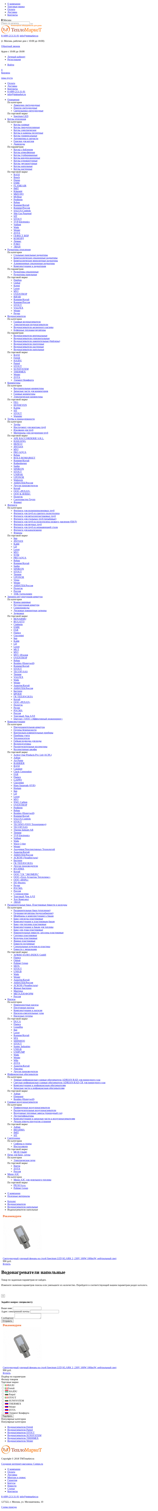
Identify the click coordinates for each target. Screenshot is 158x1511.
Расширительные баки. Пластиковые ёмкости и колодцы (37, 905)
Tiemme (17, 574)
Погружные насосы (24, 1007)
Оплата (11, 9)
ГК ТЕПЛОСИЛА (23, 696)
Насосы (11, 999)
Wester (17, 230)
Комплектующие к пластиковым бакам (34, 921)
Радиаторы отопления (19, 249)
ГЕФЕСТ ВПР (21, 235)
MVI (16, 291)
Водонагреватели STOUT (21, 1432)
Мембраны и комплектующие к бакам (34, 916)
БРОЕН (18, 693)
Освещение (13, 99)
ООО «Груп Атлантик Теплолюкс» (32, 877)
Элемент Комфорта (24, 380)
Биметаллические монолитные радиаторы (36, 260)
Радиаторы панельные (25, 274)
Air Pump (18, 760)
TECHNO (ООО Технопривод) (30, 824)
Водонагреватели (16, 316)
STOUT (18, 219)
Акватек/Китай (22, 685)
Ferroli (17, 358)
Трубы (17, 424)
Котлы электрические (25, 130)
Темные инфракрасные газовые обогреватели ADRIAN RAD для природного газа (57, 1079)
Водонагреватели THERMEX (23, 1438)
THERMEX (20, 371)
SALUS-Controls (22, 210)
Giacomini (19, 635)
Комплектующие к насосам (28, 1010)
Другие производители (26, 485)
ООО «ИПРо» (21, 880)
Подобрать (7, 1416)
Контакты (12, 15)
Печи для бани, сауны (18, 1154)
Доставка (12, 12)
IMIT (16, 188)
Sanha (17, 466)
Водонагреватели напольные (29, 349)
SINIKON (19, 469)
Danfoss (18, 280)
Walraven (18, 480)
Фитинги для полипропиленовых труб (34, 510)
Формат (18, 502)
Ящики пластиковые (24, 941)
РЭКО (17, 244)
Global (17, 283)
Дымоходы (19, 144)
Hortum (17, 788)
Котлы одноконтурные (25, 160)
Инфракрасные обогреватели (22, 1074)
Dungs (17, 180)
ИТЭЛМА (19, 868)
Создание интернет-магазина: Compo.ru (22, 1464)
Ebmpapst (18, 1096)
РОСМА (18, 710)
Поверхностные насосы (26, 1004)
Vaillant (17, 224)
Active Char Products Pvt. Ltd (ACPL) (33, 755)
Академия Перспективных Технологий (34, 849)
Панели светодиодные (25, 108)
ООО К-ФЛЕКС (22, 494)
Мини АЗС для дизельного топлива (32, 1179)
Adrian (17, 757)
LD (15, 546)
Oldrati (17, 960)
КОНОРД (19, 238)
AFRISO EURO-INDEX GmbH (30, 954)
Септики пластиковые (25, 935)
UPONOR (19, 477)
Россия (17, 591)
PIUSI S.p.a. (20, 1185)
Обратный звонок (10, 46)
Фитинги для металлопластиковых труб (35, 516)
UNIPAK (18, 474)
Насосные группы (23, 1016)
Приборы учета (22, 735)
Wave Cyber (20, 843)
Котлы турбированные (25, 155)
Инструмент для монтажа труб (30, 427)
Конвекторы (13, 382)
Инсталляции (21, 1146)
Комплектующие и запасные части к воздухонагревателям (44, 1118)
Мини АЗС (13, 1174)
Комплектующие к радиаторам (30, 266)
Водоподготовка (22, 743)
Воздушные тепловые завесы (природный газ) (38, 1113)
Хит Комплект (21, 899)
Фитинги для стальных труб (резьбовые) (35, 519)
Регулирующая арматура (26, 605)
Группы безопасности (25, 730)
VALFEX (18, 308)
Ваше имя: (6, 1308)
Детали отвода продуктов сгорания (32, 1121)
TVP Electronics (22, 221)
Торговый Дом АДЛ (24, 716)
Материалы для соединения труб (31, 432)
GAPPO (18, 780)
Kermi (17, 285)
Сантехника (13, 1138)
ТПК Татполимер (23, 594)
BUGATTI (19, 621)
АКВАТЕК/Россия (23, 482)
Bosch (17, 177)
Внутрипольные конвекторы (29, 388)
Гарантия (12, 1480)
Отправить (7, 1321)
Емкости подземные (24, 943)
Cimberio (18, 624)
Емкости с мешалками (25, 949)
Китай (17, 488)
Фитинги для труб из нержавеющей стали (36, 527)
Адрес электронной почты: (15, 1311)
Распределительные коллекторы (30, 746)
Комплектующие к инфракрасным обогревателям (40, 1085)
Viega (16, 580)
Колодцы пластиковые (25, 938)
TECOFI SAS (21, 671)
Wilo (16, 1060)
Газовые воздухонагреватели (22, 1102)
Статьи (11, 1488)
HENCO (18, 444)
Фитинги (12, 505)
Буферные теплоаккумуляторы (30, 330)
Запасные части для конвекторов (31, 391)
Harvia (17, 1166)
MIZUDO (19, 194)
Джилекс (18, 1068)
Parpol (17, 363)
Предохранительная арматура (29, 727)
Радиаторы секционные (26, 271)
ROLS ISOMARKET (24, 457)
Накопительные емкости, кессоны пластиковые (39, 932)
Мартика (18, 991)
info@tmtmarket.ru (29, 35)
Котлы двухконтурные (25, 163)
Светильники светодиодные (28, 110)
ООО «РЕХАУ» (22, 491)
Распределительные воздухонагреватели (35, 1110)
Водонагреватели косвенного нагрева (33, 327)
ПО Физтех (20, 882)
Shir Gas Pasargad (22, 213)
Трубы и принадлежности (21, 419)
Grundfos (18, 1027)
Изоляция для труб (23, 430)
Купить (6, 1264)
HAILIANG (20, 441)
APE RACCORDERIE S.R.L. (29, 438)
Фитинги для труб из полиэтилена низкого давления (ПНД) (45, 521)
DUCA (17, 1021)
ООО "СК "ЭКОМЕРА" (26, 874)
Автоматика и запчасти (26, 138)
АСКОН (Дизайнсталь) (26, 857)
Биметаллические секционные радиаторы (36, 258)
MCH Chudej (20, 1152)
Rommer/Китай (21, 205)
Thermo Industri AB (23, 830)
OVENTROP (20, 294)
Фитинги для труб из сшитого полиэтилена (37, 513)
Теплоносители (22, 738)
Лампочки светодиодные (27, 105)
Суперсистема (21, 893)
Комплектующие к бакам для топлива (33, 927)
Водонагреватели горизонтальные (32, 338)
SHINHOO (19, 1041)
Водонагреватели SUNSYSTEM (24, 1435)
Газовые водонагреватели (27, 321)
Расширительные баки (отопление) (32, 910)
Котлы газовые (21, 124)
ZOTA (17, 233)
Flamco (17, 632)
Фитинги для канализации (28, 530)
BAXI (17, 174)
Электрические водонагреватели (31, 324)
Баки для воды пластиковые (28, 918)
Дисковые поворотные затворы (30, 610)
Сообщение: (7, 1318)
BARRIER (19, 763)
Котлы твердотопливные (27, 127)
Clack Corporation (23, 771)
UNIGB (18, 971)
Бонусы (11, 1483)
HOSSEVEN (20, 405)
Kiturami (18, 191)
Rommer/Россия (22, 208)
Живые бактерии (22, 988)
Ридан (17, 313)
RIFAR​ (17, 296)
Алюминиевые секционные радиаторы (34, 263)
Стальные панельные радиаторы (31, 255)
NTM (16, 555)
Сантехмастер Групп (24, 499)
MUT (16, 649)
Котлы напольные (23, 166)
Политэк (18, 496)
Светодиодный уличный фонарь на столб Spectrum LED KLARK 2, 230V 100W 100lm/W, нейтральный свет (59, 1258)
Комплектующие (16, 721)
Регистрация (14, 59)
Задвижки (19, 613)
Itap (15, 538)
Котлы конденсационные (27, 158)
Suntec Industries (22, 1046)
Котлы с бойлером (23, 149)
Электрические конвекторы (28, 396)
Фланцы (18, 532)
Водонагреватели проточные (29, 344)
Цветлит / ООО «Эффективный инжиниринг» (38, 718)
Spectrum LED (21, 116)
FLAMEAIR (20, 185)
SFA (16, 1038)
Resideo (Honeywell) (24, 663)
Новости (12, 1485)
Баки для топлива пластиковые (30, 924)
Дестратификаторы (24, 1116)
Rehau (17, 202)
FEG (16, 402)
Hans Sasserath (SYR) (24, 785)
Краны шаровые (22, 602)
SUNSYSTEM (21, 369)
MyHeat (18, 196)
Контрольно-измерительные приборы (33, 732)
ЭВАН (17, 246)
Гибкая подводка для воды (28, 741)
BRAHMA (19, 1129)
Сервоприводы (21, 607)
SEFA (17, 966)
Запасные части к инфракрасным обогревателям (39, 1088)
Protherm (18, 199)
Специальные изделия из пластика (32, 946)
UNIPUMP (19, 1052)
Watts (16, 227)
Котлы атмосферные (24, 152)
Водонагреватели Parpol (20, 1429)
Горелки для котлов (24, 141)
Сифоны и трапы (23, 1143)
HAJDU (18, 360)
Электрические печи (24, 1160)
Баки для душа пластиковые (28, 930)
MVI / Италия (21, 655)
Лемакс (17, 241)
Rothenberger (20, 463)
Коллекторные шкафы (25, 749)
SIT (15, 216)
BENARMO (20, 619)
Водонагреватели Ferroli (20, 1427)
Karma (17, 407)
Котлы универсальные (25, 135)
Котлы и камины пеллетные (28, 133)
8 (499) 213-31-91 (10, 35)
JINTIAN (18, 446)
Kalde (16, 544)
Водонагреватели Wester (20, 1441)
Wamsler (18, 416)
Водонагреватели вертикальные (30, 335)
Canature (18, 768)
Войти (10, 64)
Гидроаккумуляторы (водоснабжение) (33, 913)
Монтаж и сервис (16, 1477)
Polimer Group (21, 963)
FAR (16, 630)
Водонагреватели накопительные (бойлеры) (37, 341)
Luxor (17, 288)
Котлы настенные (23, 169)
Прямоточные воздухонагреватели (32, 1107)
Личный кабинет (16, 56)
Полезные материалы (18, 1196)
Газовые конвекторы (24, 394)
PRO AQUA (20, 452)
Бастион (18, 691)
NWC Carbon (20, 802)
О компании (13, 3)
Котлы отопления (16, 119)
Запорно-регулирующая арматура (25, 596)
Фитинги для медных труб (28, 524)
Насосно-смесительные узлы (29, 1013)
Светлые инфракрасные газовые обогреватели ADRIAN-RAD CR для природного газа (59, 1082)
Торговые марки (16, 6)
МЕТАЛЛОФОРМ (23, 993)
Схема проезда (9, 1507)
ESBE (17, 183)
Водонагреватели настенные (29, 346)
